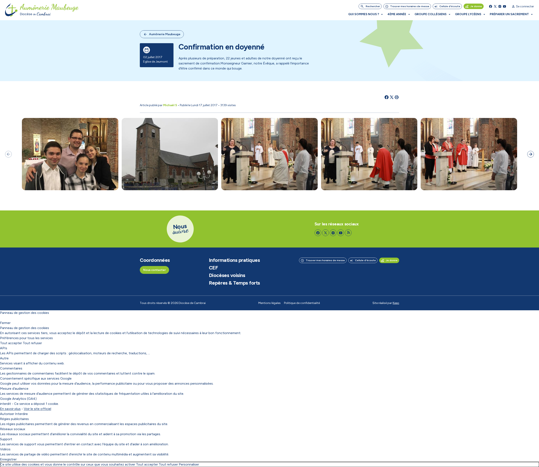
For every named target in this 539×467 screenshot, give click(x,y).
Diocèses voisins (227, 275)
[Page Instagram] (500, 6)
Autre (4, 358)
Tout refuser (32, 343)
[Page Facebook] (490, 6)
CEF (213, 267)
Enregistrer (8, 459)
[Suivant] (530, 154)
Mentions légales (269, 303)
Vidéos (5, 449)
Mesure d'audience (14, 389)
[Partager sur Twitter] (391, 97)
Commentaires (11, 368)
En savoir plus (10, 409)
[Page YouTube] (504, 6)
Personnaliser (189, 464)
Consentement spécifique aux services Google (36, 378)
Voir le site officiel (37, 409)
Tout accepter (11, 343)
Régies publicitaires (14, 419)
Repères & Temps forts (234, 282)
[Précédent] (8, 154)
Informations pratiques (234, 260)
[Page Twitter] (495, 6)
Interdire (21, 414)
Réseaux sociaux (12, 429)
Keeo (396, 303)
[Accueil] (11, 10)
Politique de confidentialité (302, 303)
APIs (3, 348)
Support (6, 439)
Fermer (5, 323)
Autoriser (7, 414)
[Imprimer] (396, 97)
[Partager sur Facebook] (386, 97)
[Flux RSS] (348, 232)
